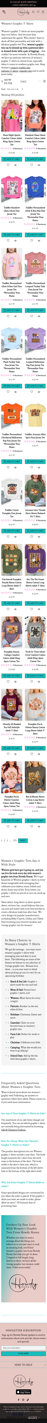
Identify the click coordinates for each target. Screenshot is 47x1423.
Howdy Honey (23, 12)
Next (23, 840)
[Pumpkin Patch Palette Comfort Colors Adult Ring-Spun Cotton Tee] (11, 762)
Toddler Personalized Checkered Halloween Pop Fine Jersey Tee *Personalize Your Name (12, 441)
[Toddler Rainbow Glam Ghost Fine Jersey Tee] (11, 173)
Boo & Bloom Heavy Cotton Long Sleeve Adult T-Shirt (35, 800)
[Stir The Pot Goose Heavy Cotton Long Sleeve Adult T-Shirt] (35, 545)
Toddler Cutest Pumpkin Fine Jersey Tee (11, 513)
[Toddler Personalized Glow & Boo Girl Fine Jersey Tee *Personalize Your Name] (11, 249)
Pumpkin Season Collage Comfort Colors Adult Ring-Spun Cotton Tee (12, 656)
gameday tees (25, 71)
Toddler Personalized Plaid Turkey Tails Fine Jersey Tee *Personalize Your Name (11, 365)
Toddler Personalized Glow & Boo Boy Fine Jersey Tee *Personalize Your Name (35, 214)
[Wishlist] (38, 12)
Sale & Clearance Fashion (13, 1129)
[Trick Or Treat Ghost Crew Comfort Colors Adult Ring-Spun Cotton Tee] (35, 617)
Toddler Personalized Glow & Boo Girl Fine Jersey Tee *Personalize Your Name (12, 290)
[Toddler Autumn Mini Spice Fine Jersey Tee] (35, 400)
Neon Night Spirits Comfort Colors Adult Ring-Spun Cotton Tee (12, 140)
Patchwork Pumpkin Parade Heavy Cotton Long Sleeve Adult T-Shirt (12, 584)
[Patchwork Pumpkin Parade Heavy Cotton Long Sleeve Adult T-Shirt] (11, 545)
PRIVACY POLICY (16, 1417)
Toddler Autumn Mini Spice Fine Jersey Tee (35, 436)
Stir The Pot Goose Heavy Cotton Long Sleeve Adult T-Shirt (35, 582)
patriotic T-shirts (9, 71)
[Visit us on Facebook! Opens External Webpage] (19, 1400)
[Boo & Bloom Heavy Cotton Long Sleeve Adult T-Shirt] (35, 762)
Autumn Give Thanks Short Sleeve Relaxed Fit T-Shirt (35, 513)
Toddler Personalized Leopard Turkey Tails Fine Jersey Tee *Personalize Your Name (35, 290)
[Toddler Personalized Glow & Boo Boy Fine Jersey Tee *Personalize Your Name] (35, 173)
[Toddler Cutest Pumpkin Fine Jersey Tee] (11, 476)
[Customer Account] (33, 12)
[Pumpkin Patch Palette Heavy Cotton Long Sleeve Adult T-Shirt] (35, 690)
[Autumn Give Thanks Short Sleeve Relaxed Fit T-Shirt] (35, 476)
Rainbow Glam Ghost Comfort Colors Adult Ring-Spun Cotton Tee (35, 140)
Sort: (3, 89)
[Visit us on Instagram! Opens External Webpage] (23, 1400)
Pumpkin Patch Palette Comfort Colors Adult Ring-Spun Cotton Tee (12, 801)
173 (14, 840)
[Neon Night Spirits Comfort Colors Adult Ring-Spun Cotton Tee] (11, 101)
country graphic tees (20, 67)
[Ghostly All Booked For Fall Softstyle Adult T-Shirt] (11, 690)
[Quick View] (15, 165)
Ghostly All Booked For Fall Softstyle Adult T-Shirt (12, 727)
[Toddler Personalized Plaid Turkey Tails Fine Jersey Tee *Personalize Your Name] (11, 325)
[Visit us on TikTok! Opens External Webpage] (28, 1400)
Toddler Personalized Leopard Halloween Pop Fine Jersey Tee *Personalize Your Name (35, 365)
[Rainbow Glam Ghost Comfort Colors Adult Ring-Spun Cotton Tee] (35, 101)
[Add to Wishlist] (8, 165)
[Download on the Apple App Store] (23, 1392)
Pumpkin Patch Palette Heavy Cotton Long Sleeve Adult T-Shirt (35, 729)
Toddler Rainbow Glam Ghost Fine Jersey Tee (12, 211)
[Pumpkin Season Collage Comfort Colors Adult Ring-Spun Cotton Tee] (11, 617)
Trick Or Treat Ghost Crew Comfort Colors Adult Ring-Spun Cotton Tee (35, 656)
